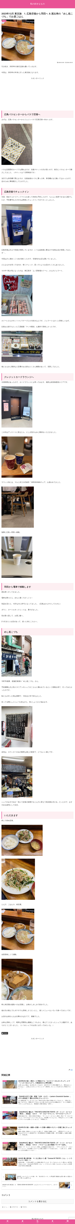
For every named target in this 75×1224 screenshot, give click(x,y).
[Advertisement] (37, 92)
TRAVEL (5, 1033)
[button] (69, 579)
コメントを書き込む (37, 1201)
